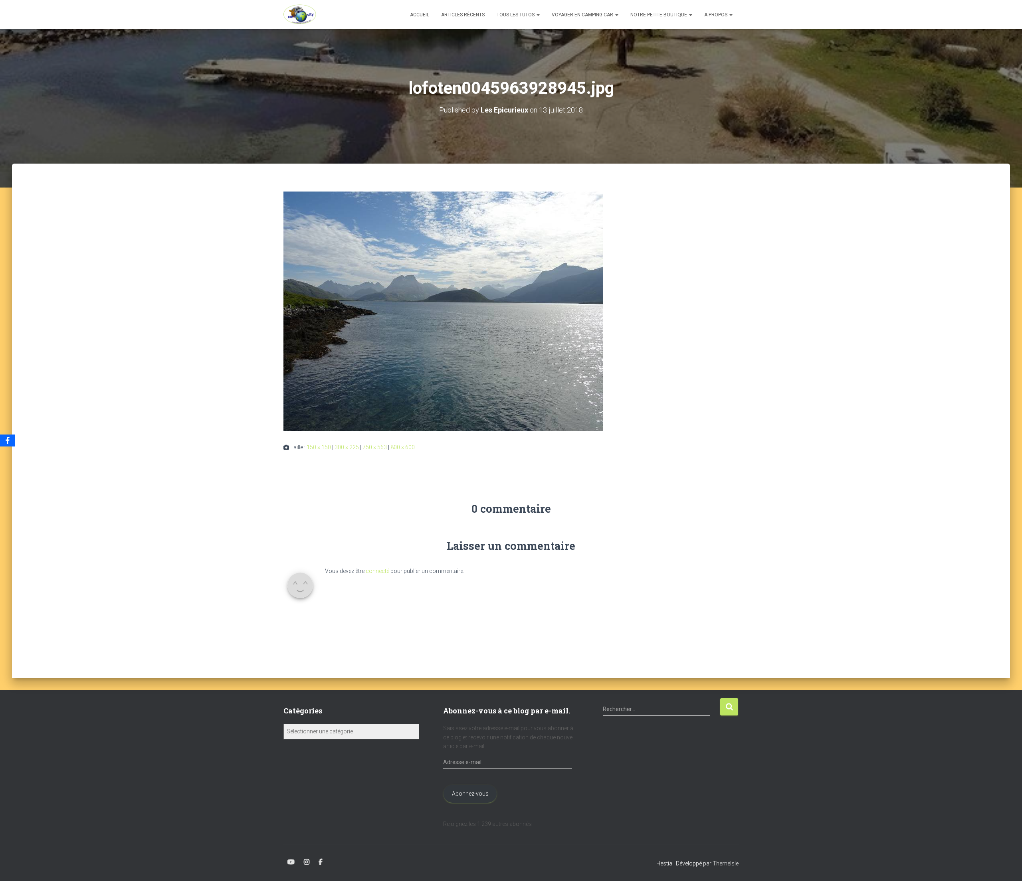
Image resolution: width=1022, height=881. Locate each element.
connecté (377, 571)
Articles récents (463, 15)
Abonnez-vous (470, 793)
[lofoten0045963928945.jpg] (443, 311)
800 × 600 (402, 447)
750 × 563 (374, 447)
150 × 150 (319, 447)
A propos (716, 15)
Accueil (419, 15)
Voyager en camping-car (583, 15)
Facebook (321, 862)
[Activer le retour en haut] (1006, 865)
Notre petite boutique (659, 15)
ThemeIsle (726, 863)
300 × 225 (347, 447)
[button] (538, 15)
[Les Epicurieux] (299, 14)
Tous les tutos (516, 15)
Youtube (291, 862)
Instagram (306, 862)
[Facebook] (7, 440)
